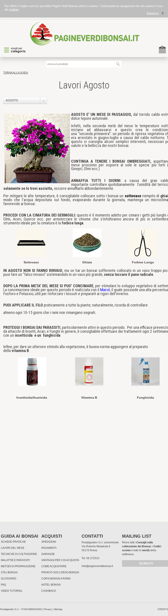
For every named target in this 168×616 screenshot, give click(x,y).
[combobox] (25, 100)
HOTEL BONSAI (51, 584)
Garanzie (48, 554)
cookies (14, 9)
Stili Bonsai (9, 572)
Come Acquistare (53, 566)
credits (163, 609)
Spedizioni (48, 541)
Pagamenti (48, 547)
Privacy (48, 609)
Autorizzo (153, 13)
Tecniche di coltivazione (19, 554)
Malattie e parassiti (15, 560)
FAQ (3, 584)
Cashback (48, 590)
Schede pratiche (13, 541)
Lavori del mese (12, 547)
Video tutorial (12, 590)
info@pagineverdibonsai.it (97, 566)
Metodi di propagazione (18, 566)
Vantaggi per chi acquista (60, 560)
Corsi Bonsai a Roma (56, 578)
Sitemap (58, 609)
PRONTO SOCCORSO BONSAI (60, 572)
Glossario (8, 578)
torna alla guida (15, 72)
